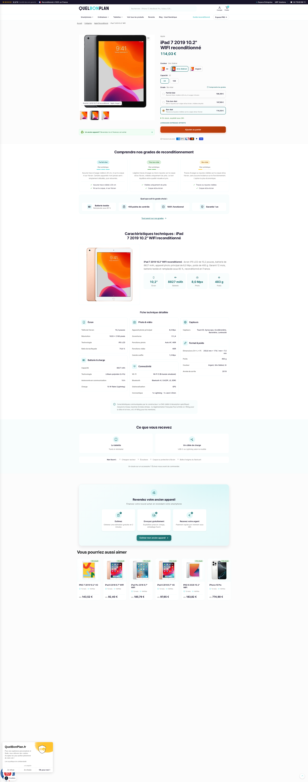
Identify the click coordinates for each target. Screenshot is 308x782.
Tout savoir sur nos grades (152, 218)
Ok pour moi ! (44, 770)
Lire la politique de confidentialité (15, 761)
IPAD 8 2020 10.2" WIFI (191, 586)
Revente (151, 17)
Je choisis (27, 770)
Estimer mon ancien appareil (153, 538)
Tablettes (117, 17)
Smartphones (86, 17)
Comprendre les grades (217, 87)
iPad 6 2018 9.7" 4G (166, 585)
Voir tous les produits (135, 17)
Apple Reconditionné (101, 23)
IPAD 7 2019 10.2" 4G (88, 585)
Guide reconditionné (201, 17)
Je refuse (10, 770)
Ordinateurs (102, 17)
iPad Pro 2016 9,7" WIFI (139, 586)
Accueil (79, 23)
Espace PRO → (221, 17)
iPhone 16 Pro (215, 585)
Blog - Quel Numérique (168, 17)
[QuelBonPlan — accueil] (94, 9)
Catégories (88, 23)
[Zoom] (148, 38)
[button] (9, 778)
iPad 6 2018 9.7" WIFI (114, 585)
